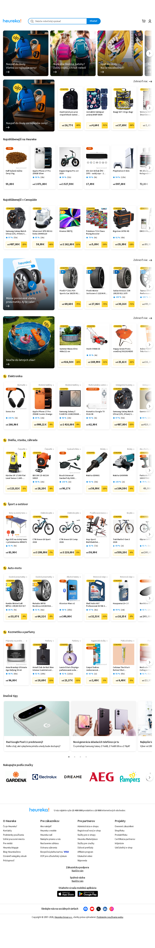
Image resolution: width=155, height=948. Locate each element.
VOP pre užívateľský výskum (53, 856)
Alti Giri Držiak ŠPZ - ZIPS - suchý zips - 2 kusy (95, 172)
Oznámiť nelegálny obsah (15, 856)
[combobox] (57, 21)
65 (122, 674)
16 (149, 418)
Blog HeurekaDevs (12, 852)
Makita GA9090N (120, 475)
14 (42, 418)
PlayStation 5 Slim (121, 171)
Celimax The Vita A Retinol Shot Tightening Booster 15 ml (123, 669)
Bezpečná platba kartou (51, 852)
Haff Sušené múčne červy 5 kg (14, 172)
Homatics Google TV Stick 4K (95, 413)
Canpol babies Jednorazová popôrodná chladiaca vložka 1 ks (95, 669)
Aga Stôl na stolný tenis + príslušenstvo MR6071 (16, 541)
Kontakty (7, 830)
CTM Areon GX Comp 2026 (68, 541)
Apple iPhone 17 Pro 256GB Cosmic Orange (42, 413)
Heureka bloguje (10, 847)
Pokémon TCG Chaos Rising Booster (95, 232)
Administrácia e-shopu (88, 826)
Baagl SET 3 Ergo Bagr (123, 112)
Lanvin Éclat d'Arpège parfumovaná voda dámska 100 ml (69, 669)
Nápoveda (82, 860)
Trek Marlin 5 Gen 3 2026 (121, 541)
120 (123, 177)
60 (15, 674)
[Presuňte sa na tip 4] (86, 757)
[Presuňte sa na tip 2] (75, 757)
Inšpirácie (119, 843)
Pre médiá (7, 843)
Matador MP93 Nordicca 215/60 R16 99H (42, 605)
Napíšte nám (77, 870)
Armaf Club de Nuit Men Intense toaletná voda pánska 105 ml (43, 669)
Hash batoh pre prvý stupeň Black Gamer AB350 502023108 (69, 113)
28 (42, 177)
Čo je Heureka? (10, 826)
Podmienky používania (13, 835)
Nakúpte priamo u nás (50, 839)
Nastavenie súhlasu (49, 843)
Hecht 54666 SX (93, 349)
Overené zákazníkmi (124, 826)
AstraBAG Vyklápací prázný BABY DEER (95, 113)
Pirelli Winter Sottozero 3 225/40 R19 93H (96, 292)
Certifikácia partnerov (125, 839)
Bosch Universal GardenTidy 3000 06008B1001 (66, 477)
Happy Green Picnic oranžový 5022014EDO (123, 350)
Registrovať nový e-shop (89, 830)
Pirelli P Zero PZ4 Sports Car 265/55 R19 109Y (69, 292)
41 (42, 610)
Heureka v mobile (48, 830)
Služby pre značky (86, 843)
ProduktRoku (121, 835)
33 (96, 482)
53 (15, 237)
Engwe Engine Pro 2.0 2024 (68, 172)
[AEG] (101, 777)
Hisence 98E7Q (65, 231)
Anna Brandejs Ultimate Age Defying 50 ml (16, 669)
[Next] (149, 53)
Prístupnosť (8, 860)
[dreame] (73, 777)
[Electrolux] (44, 777)
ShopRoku (119, 830)
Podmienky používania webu (110, 917)
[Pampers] (130, 777)
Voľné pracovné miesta (14, 839)
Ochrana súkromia (48, 847)
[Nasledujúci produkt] (149, 107)
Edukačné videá (85, 856)
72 (96, 546)
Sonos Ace (10, 411)
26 (42, 237)
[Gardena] (16, 777)
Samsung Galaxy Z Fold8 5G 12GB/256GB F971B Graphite (69, 413)
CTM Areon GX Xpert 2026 (42, 541)
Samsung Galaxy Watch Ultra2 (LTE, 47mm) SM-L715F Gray (16, 232)
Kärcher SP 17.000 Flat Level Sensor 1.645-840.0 (16, 477)
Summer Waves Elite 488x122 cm (69, 350)
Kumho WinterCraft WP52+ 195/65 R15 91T (16, 605)
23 (69, 418)
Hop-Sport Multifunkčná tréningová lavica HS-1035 (95, 541)
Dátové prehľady (85, 847)
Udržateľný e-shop (123, 847)
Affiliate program (85, 852)
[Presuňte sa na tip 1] (69, 757)
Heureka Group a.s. (63, 917)
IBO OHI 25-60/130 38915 (41, 477)
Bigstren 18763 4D (121, 231)
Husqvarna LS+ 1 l (121, 603)
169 (43, 674)
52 (69, 177)
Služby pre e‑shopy (87, 835)
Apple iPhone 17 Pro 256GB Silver (42, 172)
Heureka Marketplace (88, 839)
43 (122, 237)
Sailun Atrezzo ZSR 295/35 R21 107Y (121, 292)
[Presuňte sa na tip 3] (80, 757)
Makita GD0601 (93, 475)
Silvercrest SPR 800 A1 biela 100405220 (42, 232)
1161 (70, 674)
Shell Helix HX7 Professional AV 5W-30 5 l (96, 605)
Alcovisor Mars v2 (67, 603)
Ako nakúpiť (45, 826)
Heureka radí (46, 835)
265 (69, 610)
